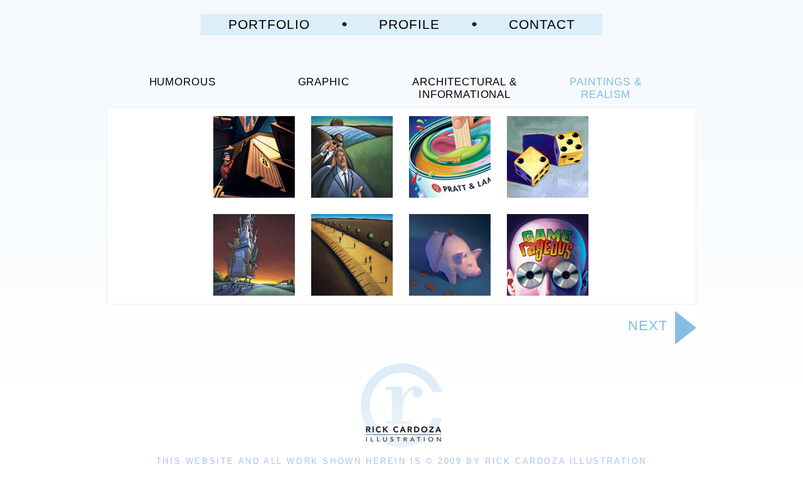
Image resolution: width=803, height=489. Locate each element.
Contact (542, 24)
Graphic (323, 82)
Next (647, 325)
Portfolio (269, 24)
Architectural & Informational (464, 88)
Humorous (182, 82)
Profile (409, 24)
